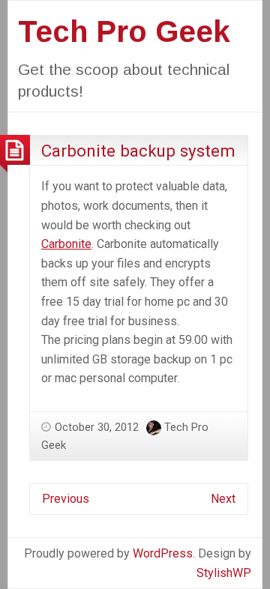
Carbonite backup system (138, 150)
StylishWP (223, 573)
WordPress (163, 553)
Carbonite (66, 244)
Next (223, 499)
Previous (65, 499)
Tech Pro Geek (124, 31)
